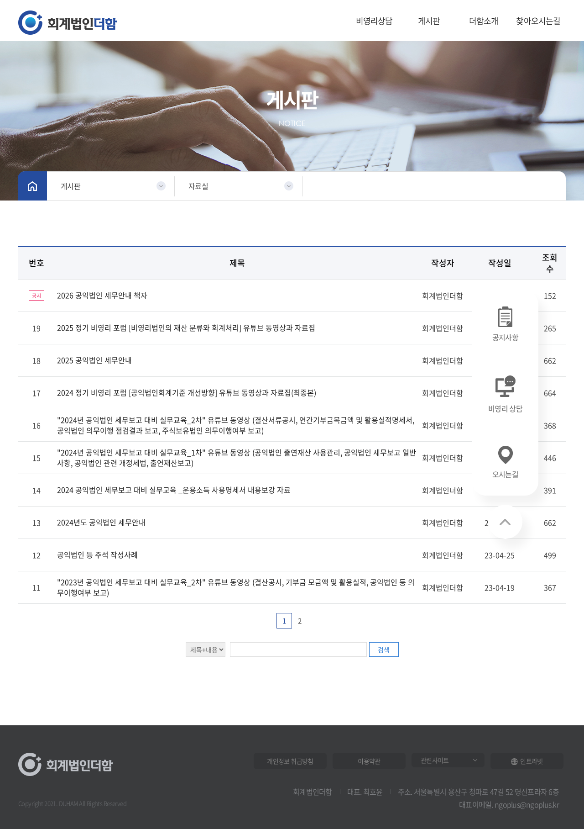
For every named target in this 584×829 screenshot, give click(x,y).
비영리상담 (374, 21)
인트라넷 (531, 761)
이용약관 (369, 761)
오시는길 (505, 474)
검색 (384, 649)
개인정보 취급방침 (290, 761)
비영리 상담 (505, 408)
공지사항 (505, 337)
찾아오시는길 (538, 21)
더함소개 (484, 21)
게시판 (429, 21)
